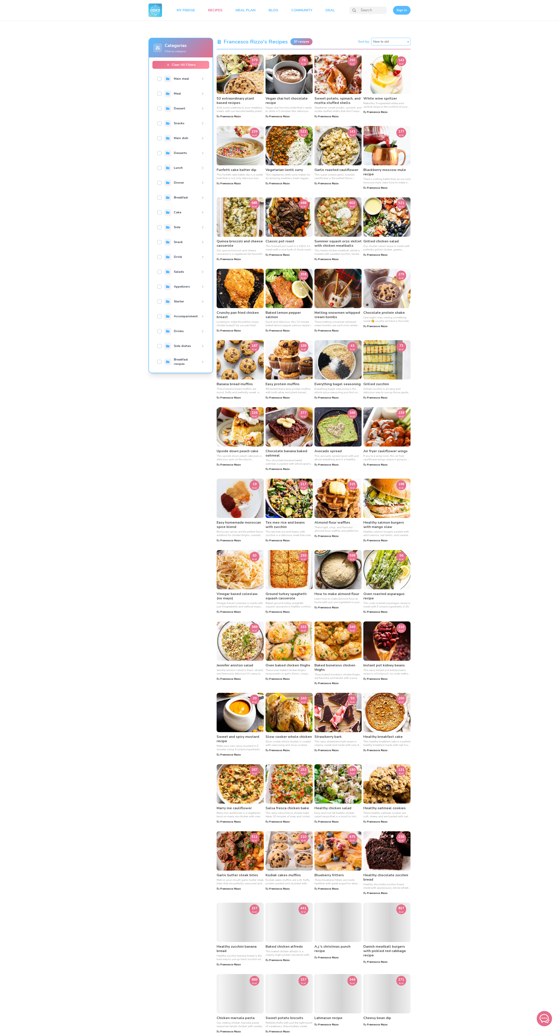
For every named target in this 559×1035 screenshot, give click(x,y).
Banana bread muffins (235, 384)
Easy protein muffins (283, 384)
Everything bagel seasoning (337, 384)
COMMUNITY (301, 10)
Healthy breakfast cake (383, 736)
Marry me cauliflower (234, 808)
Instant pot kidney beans (384, 665)
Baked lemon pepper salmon (283, 314)
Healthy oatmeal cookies (384, 808)
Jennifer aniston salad (235, 665)
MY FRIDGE (186, 10)
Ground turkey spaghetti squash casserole (286, 596)
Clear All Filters (183, 65)
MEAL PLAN (245, 10)
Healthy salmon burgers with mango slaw (383, 524)
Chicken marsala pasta (236, 1018)
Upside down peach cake (237, 451)
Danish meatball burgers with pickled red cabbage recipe (384, 951)
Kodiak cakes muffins (283, 875)
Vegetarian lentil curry (284, 169)
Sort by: (363, 42)
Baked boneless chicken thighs (334, 667)
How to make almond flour (336, 594)
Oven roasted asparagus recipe (384, 596)
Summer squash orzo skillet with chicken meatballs (338, 243)
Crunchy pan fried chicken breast (238, 314)
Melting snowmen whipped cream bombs (337, 314)
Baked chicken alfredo (284, 946)
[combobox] (391, 41)
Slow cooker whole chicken (289, 736)
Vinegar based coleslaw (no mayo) (237, 596)
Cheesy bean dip (377, 1018)
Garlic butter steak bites (237, 875)
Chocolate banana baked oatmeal (286, 453)
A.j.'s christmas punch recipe (332, 948)
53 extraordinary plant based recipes (235, 100)
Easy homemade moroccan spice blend (239, 524)
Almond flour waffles (332, 522)
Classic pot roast (280, 241)
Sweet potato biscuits (284, 1018)
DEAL (330, 10)
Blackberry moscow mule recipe (384, 172)
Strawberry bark (328, 736)
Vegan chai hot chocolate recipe (287, 100)
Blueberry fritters (329, 875)
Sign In (402, 10)
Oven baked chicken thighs (288, 665)
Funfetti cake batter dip (236, 169)
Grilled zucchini (376, 384)
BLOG (273, 10)
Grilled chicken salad (381, 241)
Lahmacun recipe (328, 1018)
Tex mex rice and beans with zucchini (285, 524)
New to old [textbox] (381, 42)
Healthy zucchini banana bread (237, 948)
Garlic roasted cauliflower (336, 169)
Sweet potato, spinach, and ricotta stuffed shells (337, 100)
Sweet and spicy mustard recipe (238, 738)
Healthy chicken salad (332, 808)
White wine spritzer (380, 98)
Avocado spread (328, 451)
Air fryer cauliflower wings (385, 451)
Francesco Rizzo (230, 116)
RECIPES (215, 10)
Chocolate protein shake (384, 312)
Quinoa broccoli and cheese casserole (240, 243)
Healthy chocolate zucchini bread (385, 877)
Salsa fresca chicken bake (287, 808)
